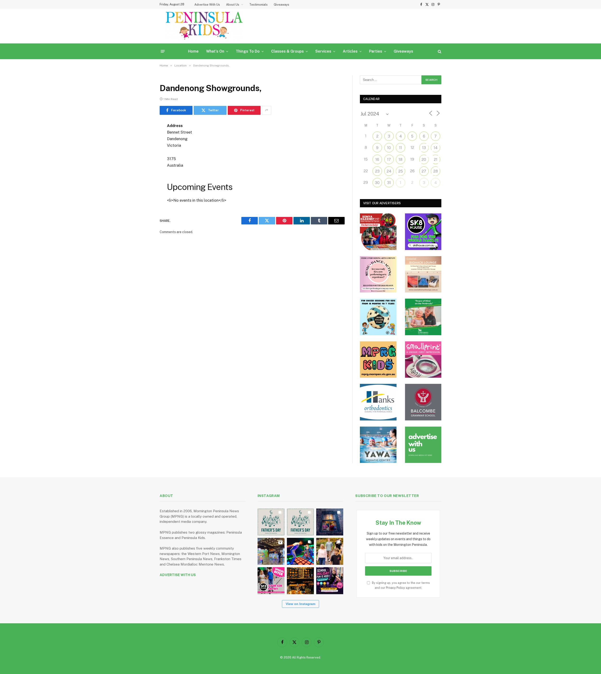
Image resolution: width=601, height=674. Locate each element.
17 (389, 159)
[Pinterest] (143, 173)
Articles (350, 51)
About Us (232, 4)
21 (435, 159)
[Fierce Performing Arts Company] (378, 274)
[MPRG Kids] (378, 359)
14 (436, 148)
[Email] (143, 185)
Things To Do (248, 51)
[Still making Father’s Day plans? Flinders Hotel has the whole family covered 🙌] (271, 521)
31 (389, 183)
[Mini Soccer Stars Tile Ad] (378, 317)
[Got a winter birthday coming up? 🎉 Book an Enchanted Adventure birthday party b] (329, 551)
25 (400, 171)
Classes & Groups (287, 51)
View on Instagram (300, 604)
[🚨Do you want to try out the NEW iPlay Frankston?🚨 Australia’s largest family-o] (300, 551)
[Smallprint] (423, 359)
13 (424, 148)
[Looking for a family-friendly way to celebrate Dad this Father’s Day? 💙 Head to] (300, 521)
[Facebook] (143, 138)
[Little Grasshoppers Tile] (423, 317)
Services (323, 51)
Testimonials (258, 4)
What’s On (215, 51)
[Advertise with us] (423, 445)
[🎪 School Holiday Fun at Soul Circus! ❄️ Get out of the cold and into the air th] (329, 580)
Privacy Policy (395, 587)
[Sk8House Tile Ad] (423, 231)
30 (377, 183)
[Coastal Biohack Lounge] (423, 274)
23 (377, 171)
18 (400, 159)
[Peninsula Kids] (204, 26)
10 (389, 148)
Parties (375, 51)
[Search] (439, 51)
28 (435, 171)
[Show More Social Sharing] (266, 110)
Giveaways (281, 4)
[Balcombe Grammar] (423, 402)
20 (424, 159)
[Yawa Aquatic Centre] (378, 445)
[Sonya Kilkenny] (378, 231)
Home (193, 51)
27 (424, 171)
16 (377, 159)
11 (400, 148)
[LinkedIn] (143, 161)
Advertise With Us (207, 4)
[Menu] (163, 51)
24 (389, 171)
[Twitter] (143, 149)
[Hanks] (378, 402)
